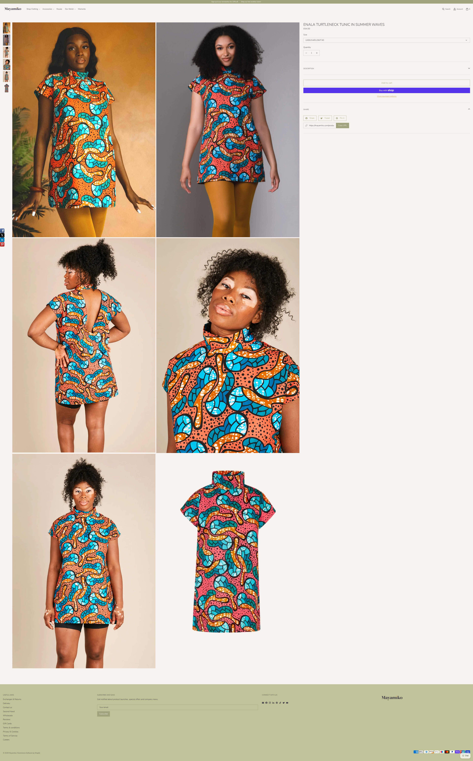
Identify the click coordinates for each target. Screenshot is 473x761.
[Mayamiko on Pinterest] (277, 702)
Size (305, 34)
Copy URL (342, 125)
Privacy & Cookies (10, 731)
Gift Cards (7, 723)
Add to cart (386, 82)
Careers (6, 739)
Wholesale (8, 715)
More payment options (387, 96)
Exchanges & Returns (12, 699)
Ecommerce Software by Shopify (28, 753)
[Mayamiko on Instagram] (270, 702)
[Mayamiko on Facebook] (266, 702)
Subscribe (103, 713)
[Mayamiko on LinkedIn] (273, 702)
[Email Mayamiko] (263, 702)
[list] (155, 345)
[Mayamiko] (13, 9)
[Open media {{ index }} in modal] (83, 129)
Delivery (6, 703)
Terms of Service (10, 735)
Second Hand (9, 711)
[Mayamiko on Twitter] (283, 702)
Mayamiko (12, 753)
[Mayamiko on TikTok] (280, 702)
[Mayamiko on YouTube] (287, 702)
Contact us (7, 707)
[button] (33, 9)
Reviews (6, 719)
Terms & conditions (11, 727)
